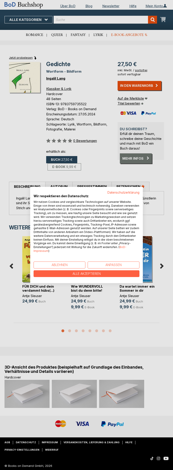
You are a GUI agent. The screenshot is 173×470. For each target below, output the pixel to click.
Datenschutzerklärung (123, 192)
